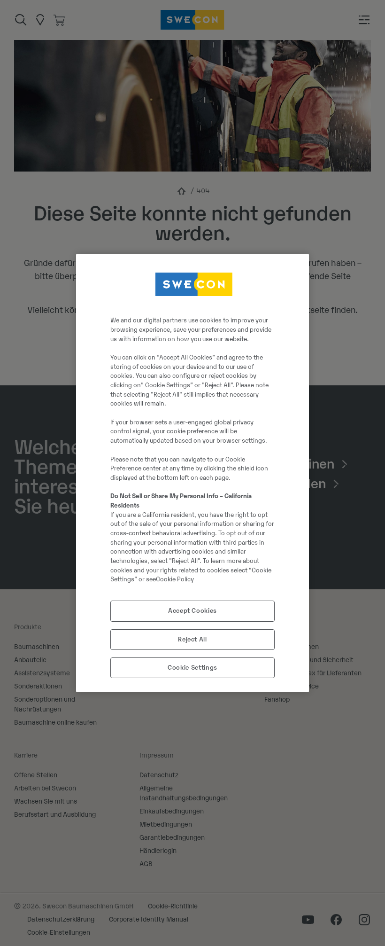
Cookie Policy (175, 579)
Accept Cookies (192, 610)
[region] (192, 473)
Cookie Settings (192, 667)
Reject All (192, 639)
